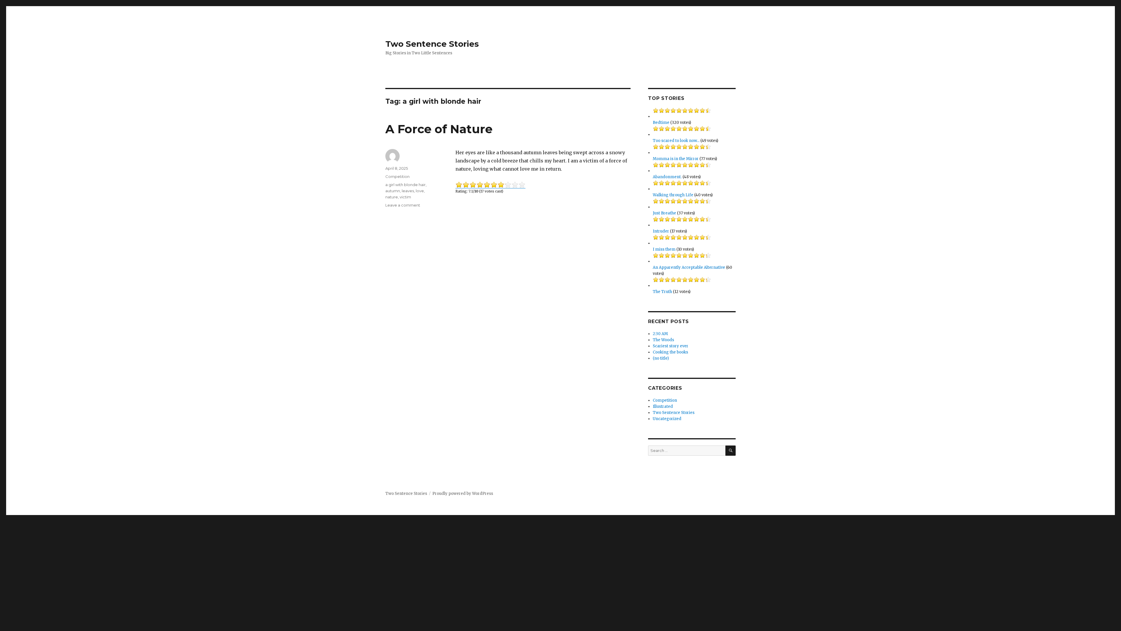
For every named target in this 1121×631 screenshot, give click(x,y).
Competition (397, 176)
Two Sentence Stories (432, 44)
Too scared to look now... (676, 140)
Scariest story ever (670, 346)
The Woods (663, 339)
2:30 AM (660, 333)
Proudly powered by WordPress (462, 493)
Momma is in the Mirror (676, 158)
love (420, 190)
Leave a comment (402, 205)
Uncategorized (667, 418)
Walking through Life (673, 195)
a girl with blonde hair (405, 184)
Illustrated (663, 406)
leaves (408, 190)
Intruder (661, 231)
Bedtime (661, 122)
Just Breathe (664, 213)
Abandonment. (667, 176)
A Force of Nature (438, 129)
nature (391, 197)
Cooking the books (670, 352)
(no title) (661, 358)
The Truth (662, 291)
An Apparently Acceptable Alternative (689, 267)
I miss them (664, 249)
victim (405, 197)
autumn (392, 190)
